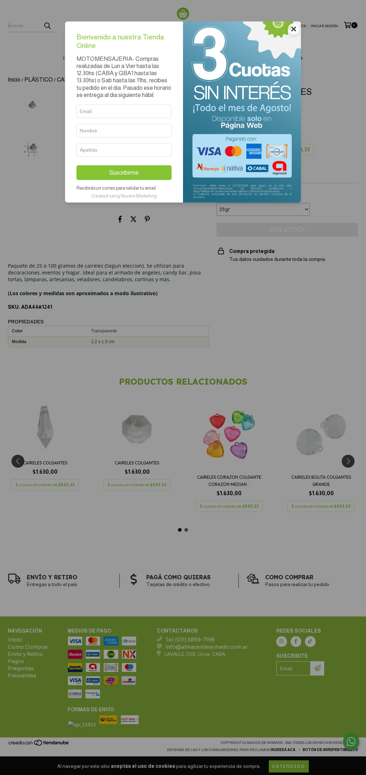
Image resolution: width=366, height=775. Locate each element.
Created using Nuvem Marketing (124, 196)
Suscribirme (124, 172)
